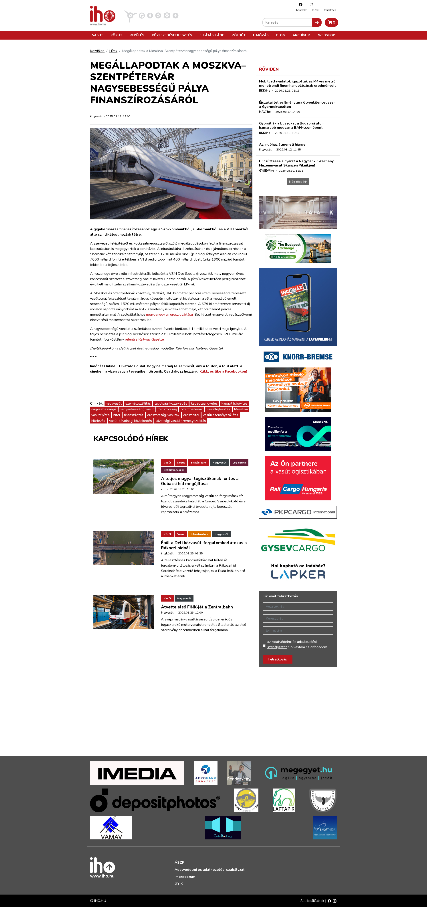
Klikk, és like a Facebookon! (223, 371)
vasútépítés (100, 415)
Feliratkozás (277, 659)
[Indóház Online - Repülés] (131, 15)
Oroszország (167, 409)
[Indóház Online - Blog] (150, 15)
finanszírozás (133, 415)
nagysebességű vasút (137, 409)
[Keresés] (317, 22)
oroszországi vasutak (163, 415)
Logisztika (239, 462)
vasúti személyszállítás (220, 415)
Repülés (137, 35)
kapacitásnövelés (204, 403)
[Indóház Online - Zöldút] (158, 15)
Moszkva (241, 409)
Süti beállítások (312, 900)
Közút (116, 35)
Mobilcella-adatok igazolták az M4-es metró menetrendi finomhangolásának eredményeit (297, 83)
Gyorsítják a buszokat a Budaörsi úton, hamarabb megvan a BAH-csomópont (291, 125)
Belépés (315, 10)
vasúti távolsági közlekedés (130, 420)
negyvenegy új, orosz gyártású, (169, 314)
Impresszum (185, 876)
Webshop (326, 35)
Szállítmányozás (174, 470)
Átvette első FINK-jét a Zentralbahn (197, 607)
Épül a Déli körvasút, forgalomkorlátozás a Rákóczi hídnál (204, 545)
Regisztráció (329, 10)
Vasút (97, 35)
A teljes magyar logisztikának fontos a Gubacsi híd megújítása (200, 481)
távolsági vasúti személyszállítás (181, 420)
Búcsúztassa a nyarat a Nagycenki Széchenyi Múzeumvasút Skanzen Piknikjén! (296, 163)
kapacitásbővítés (235, 403)
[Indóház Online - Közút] (142, 15)
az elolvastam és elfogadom (297, 644)
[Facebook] (299, 4)
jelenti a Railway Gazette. (145, 339)
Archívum (301, 35)
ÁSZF (179, 862)
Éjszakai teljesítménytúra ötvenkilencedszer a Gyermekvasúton (297, 104)
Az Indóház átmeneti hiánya (282, 144)
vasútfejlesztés (218, 409)
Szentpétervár (192, 409)
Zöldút (239, 35)
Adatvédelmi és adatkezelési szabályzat (210, 869)
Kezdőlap (97, 50)
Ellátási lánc (211, 35)
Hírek (113, 50)
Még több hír (298, 182)
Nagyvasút (219, 462)
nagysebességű (103, 409)
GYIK (179, 883)
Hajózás (260, 35)
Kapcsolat (301, 10)
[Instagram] (310, 4)
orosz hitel (191, 415)
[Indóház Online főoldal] (176, 15)
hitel (116, 415)
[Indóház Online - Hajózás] (166, 15)
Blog (280, 35)
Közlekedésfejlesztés (172, 35)
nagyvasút (114, 403)
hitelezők (98, 420)
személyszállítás (138, 403)
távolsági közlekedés (171, 403)
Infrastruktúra (199, 534)
